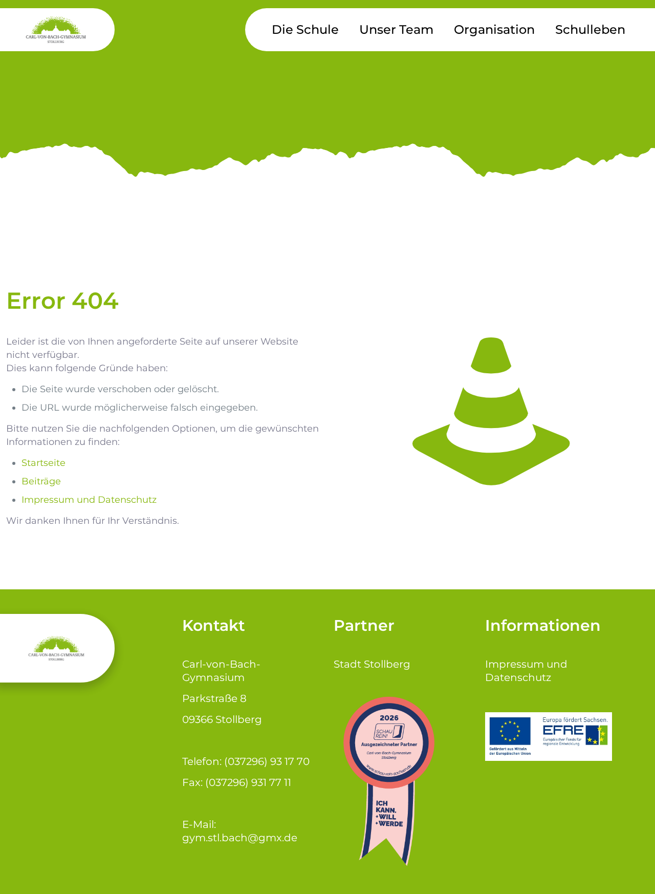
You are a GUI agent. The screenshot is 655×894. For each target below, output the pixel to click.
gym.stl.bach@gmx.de (239, 838)
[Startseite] (491, 410)
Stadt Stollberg (372, 664)
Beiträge (41, 481)
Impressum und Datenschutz (89, 499)
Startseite (43, 463)
